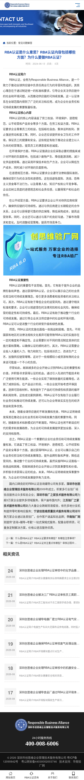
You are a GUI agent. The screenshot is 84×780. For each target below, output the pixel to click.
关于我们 (52, 777)
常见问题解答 (25, 42)
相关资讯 (11, 554)
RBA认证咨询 (31, 777)
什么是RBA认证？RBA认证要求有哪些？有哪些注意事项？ (46, 538)
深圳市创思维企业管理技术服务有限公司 (41, 757)
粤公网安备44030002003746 (39, 761)
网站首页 (10, 777)
